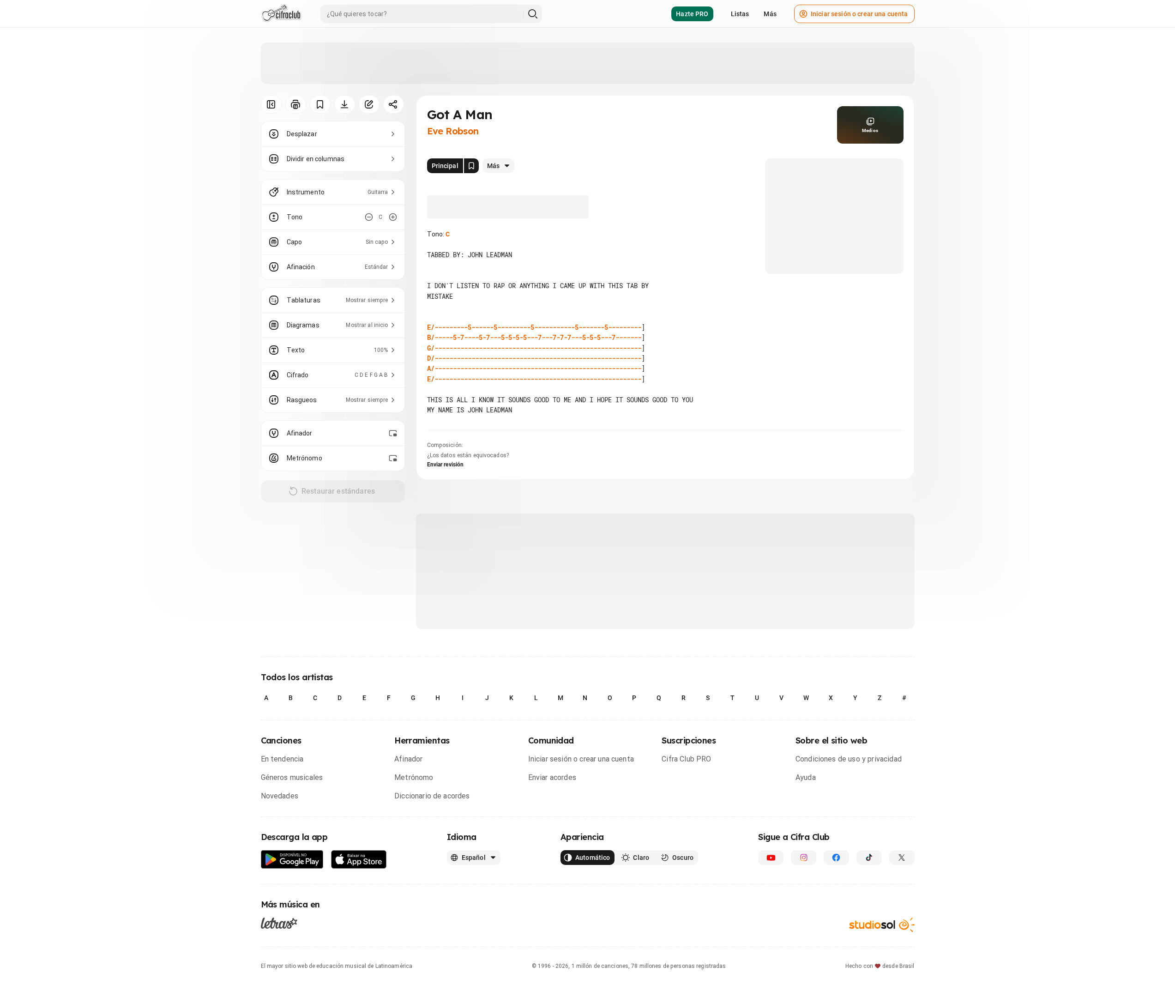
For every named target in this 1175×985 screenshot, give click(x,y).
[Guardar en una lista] (320, 104)
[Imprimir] (295, 104)
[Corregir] (369, 104)
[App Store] (359, 859)
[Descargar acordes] (344, 104)
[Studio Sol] (882, 925)
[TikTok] (869, 857)
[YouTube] (770, 857)
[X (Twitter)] (902, 857)
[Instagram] (803, 857)
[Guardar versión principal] (471, 165)
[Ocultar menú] (271, 104)
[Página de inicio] (281, 14)
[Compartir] (393, 104)
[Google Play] (292, 859)
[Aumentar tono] (393, 217)
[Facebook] (836, 857)
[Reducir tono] (369, 217)
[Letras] (279, 923)
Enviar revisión (445, 464)
